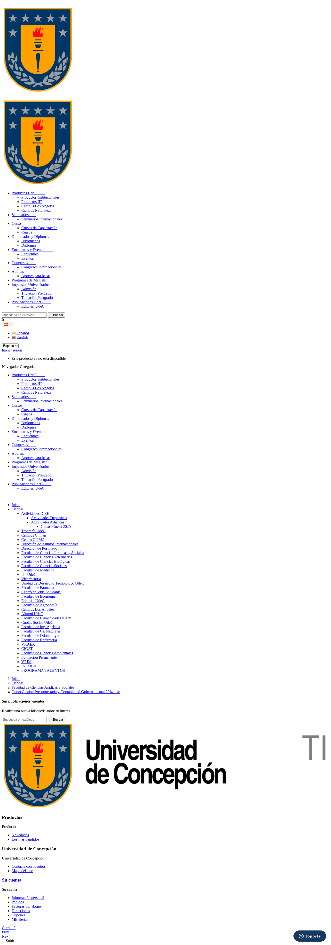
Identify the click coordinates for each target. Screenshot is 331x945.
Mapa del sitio (22, 871)
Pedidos (18, 902)
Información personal (28, 898)
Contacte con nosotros (29, 866)
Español (22, 333)
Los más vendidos (25, 839)
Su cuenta (12, 880)
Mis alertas (20, 919)
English (22, 337)
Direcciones (21, 911)
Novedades (20, 835)
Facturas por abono (26, 906)
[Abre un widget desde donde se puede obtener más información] (309, 936)
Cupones (18, 915)
